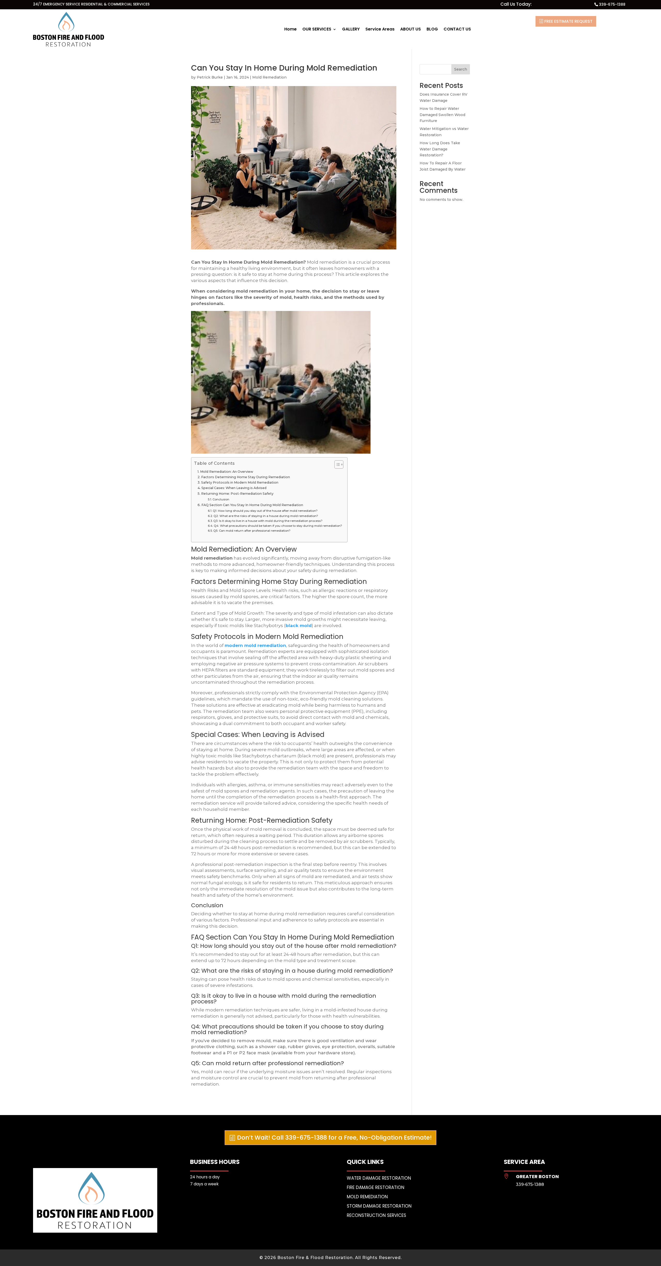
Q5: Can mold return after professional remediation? (251, 530)
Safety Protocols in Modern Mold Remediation (239, 482)
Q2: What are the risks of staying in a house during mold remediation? (266, 516)
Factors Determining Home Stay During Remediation (245, 477)
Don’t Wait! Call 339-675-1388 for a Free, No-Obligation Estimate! (334, 1137)
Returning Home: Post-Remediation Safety (237, 493)
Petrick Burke (210, 77)
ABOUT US (410, 29)
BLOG (432, 29)
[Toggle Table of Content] (336, 464)
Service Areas (380, 29)
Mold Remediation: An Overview (226, 472)
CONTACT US (457, 29)
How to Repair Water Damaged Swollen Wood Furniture (442, 114)
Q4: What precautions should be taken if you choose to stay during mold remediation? (278, 526)
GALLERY (351, 29)
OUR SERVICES (316, 29)
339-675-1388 (612, 4)
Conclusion (221, 499)
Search (460, 69)
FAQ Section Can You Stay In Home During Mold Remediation (252, 505)
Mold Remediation (269, 77)
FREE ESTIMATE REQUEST (568, 21)
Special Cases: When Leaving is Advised (233, 488)
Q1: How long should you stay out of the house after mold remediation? (265, 511)
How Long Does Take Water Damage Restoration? (440, 149)
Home (290, 29)
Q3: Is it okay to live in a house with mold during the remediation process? (267, 521)
